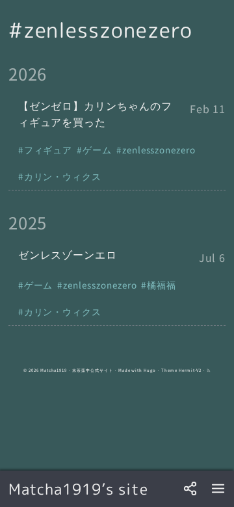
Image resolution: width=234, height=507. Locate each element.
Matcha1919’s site (78, 488)
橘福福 (161, 284)
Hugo (150, 370)
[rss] (209, 370)
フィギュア (48, 149)
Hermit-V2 (190, 370)
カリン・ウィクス (63, 176)
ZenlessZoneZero (159, 149)
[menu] (218, 489)
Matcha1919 (54, 370)
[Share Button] (190, 489)
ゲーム (97, 149)
